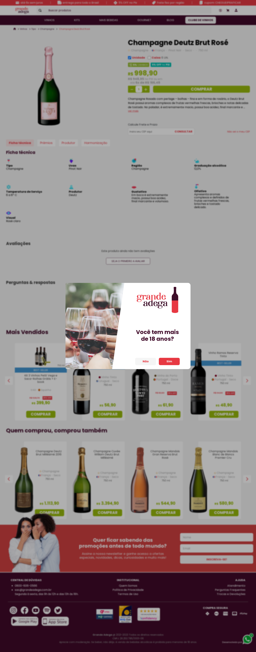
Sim (169, 361)
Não (146, 361)
